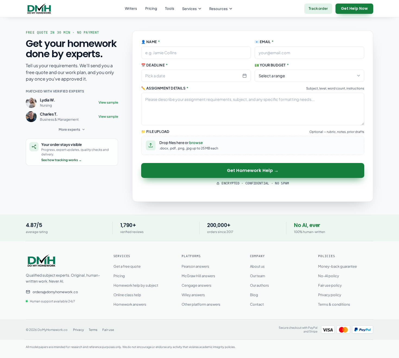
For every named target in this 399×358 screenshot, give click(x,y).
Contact (257, 304)
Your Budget (272, 65)
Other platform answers (201, 304)
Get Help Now (354, 8)
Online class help (127, 295)
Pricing (151, 8)
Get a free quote (127, 266)
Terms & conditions (334, 304)
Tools (169, 8)
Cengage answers (196, 285)
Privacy (78, 330)
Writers (131, 8)
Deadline (154, 65)
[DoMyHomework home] (39, 8)
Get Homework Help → (252, 170)
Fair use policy (330, 285)
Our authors (259, 285)
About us (257, 266)
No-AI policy (328, 276)
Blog (254, 295)
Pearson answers (195, 266)
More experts (69, 129)
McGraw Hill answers (198, 276)
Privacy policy (329, 295)
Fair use (108, 330)
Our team (257, 276)
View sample (108, 102)
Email (264, 42)
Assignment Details (164, 88)
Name (150, 42)
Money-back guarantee (337, 266)
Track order (318, 8)
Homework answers (129, 304)
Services (189, 9)
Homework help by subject (135, 285)
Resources (218, 9)
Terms (93, 330)
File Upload (155, 131)
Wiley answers (193, 295)
